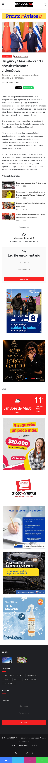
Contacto (5, 700)
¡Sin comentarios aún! (24, 238)
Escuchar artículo (22, 56)
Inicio (13, 745)
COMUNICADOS (8, 676)
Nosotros (5, 690)
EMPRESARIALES (8, 684)
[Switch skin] (45, 5)
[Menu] (3, 5)
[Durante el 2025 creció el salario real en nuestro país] (8, 205)
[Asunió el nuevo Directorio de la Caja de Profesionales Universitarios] (8, 216)
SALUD (33, 680)
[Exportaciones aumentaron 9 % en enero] (8, 185)
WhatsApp (29, 87)
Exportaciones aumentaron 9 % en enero (31, 183)
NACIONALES (6, 56)
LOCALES (20, 676)
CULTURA (17, 680)
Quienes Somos (22, 745)
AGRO (26, 680)
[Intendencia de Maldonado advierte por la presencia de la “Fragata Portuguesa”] (8, 194)
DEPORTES (6, 680)
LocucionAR (25, 742)
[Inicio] (24, 4)
